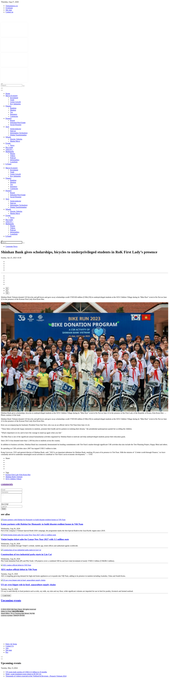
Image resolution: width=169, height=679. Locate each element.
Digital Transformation (18, 135)
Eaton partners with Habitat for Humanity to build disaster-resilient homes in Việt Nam (42, 524)
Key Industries (15, 104)
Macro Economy (12, 96)
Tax (11, 112)
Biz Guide (9, 147)
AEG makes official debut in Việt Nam (19, 569)
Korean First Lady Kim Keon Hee (18, 475)
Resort (12, 120)
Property (9, 118)
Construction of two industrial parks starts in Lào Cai (26, 554)
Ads (7, 648)
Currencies (14, 116)
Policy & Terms (11, 644)
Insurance (13, 114)
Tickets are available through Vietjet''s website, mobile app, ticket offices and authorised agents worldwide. (39, 546)
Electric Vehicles (16, 139)
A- (7, 288)
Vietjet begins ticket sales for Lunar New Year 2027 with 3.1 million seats (35, 539)
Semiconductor (15, 129)
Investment (14, 98)
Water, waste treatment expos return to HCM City (23, 674)
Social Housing (15, 125)
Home (8, 94)
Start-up (13, 131)
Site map (9, 10)
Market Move (15, 141)
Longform (13, 162)
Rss (7, 652)
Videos (12, 156)
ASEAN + (9, 149)
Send (3, 509)
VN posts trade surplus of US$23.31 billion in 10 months (26, 672)
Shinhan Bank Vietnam (14, 477)
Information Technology (19, 133)
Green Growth (15, 102)
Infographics (14, 160)
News (12, 145)
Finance (8, 106)
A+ (7, 293)
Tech (7, 127)
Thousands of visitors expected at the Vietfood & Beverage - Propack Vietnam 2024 (36, 676)
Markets (13, 110)
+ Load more (6, 595)
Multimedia (10, 152)
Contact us (9, 12)
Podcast (13, 158)
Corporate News (11, 246)
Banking (13, 108)
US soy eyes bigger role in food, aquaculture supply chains (28, 584)
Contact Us (10, 646)
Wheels (8, 137)
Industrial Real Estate (18, 123)
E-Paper (8, 164)
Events (8, 143)
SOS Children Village (13, 479)
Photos (12, 154)
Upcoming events (11, 600)
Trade (12, 100)
